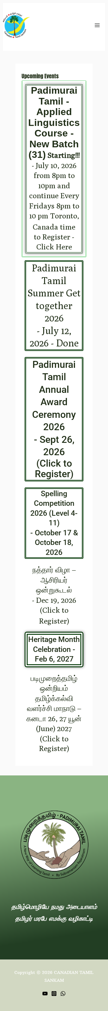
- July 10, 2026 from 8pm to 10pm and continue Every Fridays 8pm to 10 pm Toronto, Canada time (54, 168)
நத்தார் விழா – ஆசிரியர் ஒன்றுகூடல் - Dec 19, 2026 (54, 595)
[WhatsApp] (63, 993)
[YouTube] (45, 993)
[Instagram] (54, 993)
